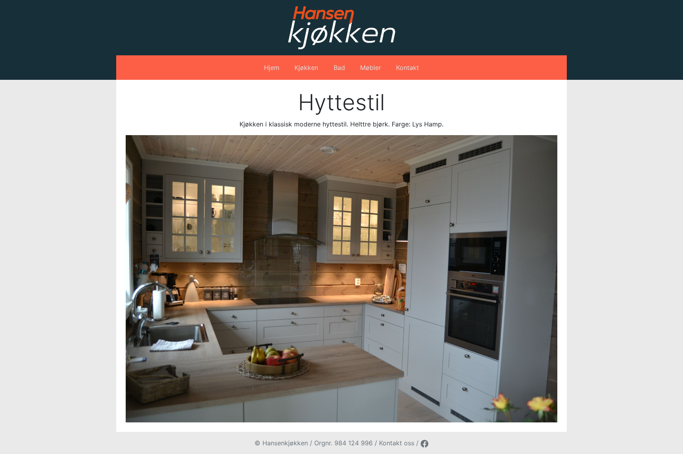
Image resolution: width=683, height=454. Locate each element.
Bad (339, 68)
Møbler (370, 68)
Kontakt (407, 68)
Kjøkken (306, 68)
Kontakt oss (396, 443)
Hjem (271, 68)
